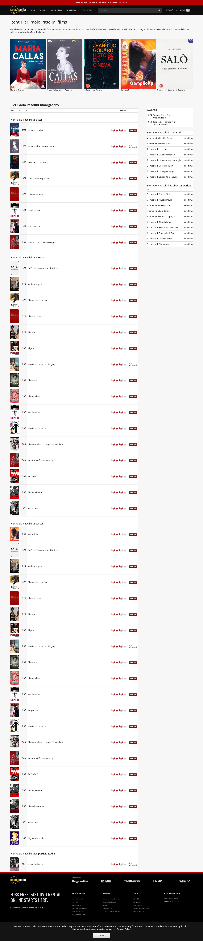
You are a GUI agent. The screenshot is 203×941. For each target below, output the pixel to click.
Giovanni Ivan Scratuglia (170, 160)
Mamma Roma (35, 492)
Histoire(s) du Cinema (93, 90)
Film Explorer (107, 908)
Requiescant (34, 226)
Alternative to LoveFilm (111, 911)
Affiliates (136, 902)
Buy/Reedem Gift (78, 915)
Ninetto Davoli (165, 138)
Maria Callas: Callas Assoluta (59, 90)
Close (101, 935)
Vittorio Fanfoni (166, 166)
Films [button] (33, 10)
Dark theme (180, 10)
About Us (136, 899)
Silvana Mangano (167, 155)
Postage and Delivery (80, 908)
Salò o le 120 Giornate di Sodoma (171, 90)
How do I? (75, 902)
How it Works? (77, 899)
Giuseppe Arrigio (166, 171)
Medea (31, 332)
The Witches (34, 396)
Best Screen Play (168, 122)
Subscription (76, 905)
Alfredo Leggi (165, 222)
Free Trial (35, 32)
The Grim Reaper (36, 806)
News (105, 905)
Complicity (125, 90)
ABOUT (136, 893)
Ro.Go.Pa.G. (33, 476)
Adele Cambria (166, 205)
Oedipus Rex (34, 210)
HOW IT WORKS (78, 893)
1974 (150, 115)
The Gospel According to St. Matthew (45, 444)
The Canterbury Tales (38, 178)
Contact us (137, 905)
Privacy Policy (138, 911)
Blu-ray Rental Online (111, 899)
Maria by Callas (17, 90)
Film (25, 110)
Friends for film (77, 911)
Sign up (28, 81)
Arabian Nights (35, 284)
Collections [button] (87, 10)
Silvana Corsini (165, 244)
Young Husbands (35, 864)
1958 (150, 122)
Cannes (156, 115)
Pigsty (31, 348)
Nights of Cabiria (36, 838)
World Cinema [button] (56, 10)
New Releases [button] (72, 10)
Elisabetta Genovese (169, 177)
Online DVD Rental (109, 902)
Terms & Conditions (141, 908)
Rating (123, 110)
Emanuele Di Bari (166, 233)
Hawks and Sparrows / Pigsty (41, 364)
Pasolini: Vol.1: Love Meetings (41, 242)
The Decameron (36, 194)
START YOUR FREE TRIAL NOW (101, 2)
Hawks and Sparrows (38, 428)
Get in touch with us (171, 901)
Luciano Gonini (165, 238)
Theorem (32, 380)
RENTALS (106, 893)
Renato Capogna (167, 216)
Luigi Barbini (164, 211)
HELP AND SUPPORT (173, 893)
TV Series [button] (43, 10)
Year (19, 110)
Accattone (33, 508)
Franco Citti (164, 143)
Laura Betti (164, 149)
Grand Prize (165, 115)
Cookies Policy (123, 929)
